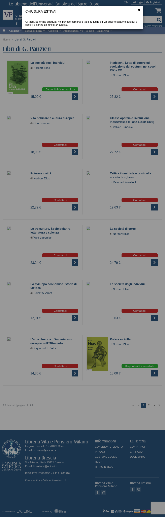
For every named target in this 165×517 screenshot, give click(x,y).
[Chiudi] (139, 10)
